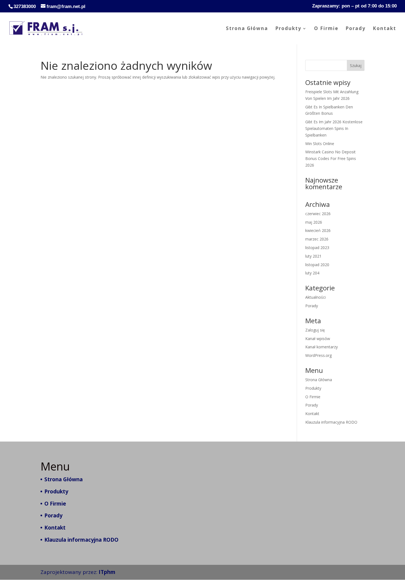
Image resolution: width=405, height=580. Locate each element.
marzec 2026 (316, 239)
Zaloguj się (315, 330)
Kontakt (384, 28)
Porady (355, 28)
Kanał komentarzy (321, 346)
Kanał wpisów (317, 338)
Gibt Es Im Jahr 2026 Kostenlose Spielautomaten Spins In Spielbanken (334, 128)
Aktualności (315, 297)
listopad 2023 (317, 247)
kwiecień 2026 (318, 230)
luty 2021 (313, 256)
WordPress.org (318, 355)
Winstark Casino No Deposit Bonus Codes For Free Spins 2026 (330, 158)
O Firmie (326, 28)
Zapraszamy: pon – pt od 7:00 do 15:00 (354, 6)
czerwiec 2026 (318, 213)
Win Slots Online (319, 143)
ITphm (107, 572)
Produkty (288, 28)
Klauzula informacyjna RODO (331, 422)
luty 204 (312, 273)
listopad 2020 (317, 264)
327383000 (24, 6)
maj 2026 (313, 222)
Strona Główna (247, 28)
